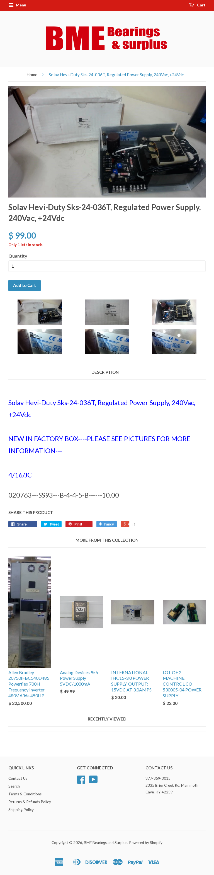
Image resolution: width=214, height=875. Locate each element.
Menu (20, 5)
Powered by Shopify (145, 842)
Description (105, 372)
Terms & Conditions (25, 794)
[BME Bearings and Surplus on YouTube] (93, 781)
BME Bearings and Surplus (105, 842)
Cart (201, 5)
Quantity (17, 255)
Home (31, 74)
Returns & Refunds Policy (29, 802)
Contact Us (17, 778)
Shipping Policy (21, 809)
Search (14, 786)
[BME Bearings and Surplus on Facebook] (81, 781)
